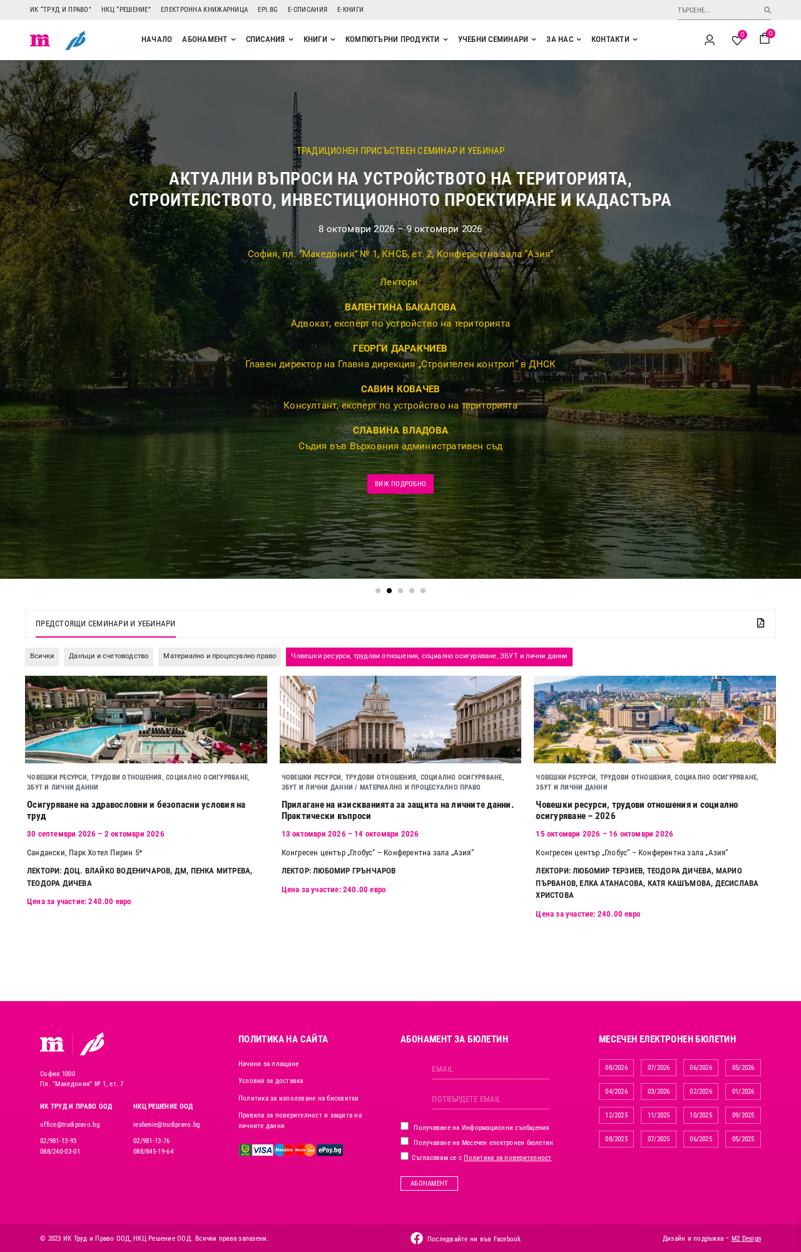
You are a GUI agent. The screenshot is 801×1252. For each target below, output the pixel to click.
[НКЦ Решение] (92, 1043)
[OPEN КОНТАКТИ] (635, 39)
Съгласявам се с (481, 1158)
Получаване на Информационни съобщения (480, 1128)
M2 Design (746, 1238)
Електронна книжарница (204, 10)
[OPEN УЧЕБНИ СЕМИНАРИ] (533, 39)
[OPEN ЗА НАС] (578, 39)
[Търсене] (767, 9)
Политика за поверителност (507, 1158)
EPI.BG (268, 10)
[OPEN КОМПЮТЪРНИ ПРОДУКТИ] (445, 39)
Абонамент (429, 1183)
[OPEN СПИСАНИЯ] (290, 39)
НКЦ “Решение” (126, 10)
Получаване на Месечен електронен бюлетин (482, 1143)
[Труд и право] (52, 1044)
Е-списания (307, 10)
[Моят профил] (709, 40)
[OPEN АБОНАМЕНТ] (233, 39)
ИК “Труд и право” (60, 10)
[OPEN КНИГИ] (332, 39)
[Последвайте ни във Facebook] (417, 1238)
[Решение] (75, 40)
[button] (377, 590)
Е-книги (350, 10)
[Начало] (40, 40)
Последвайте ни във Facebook (474, 1239)
